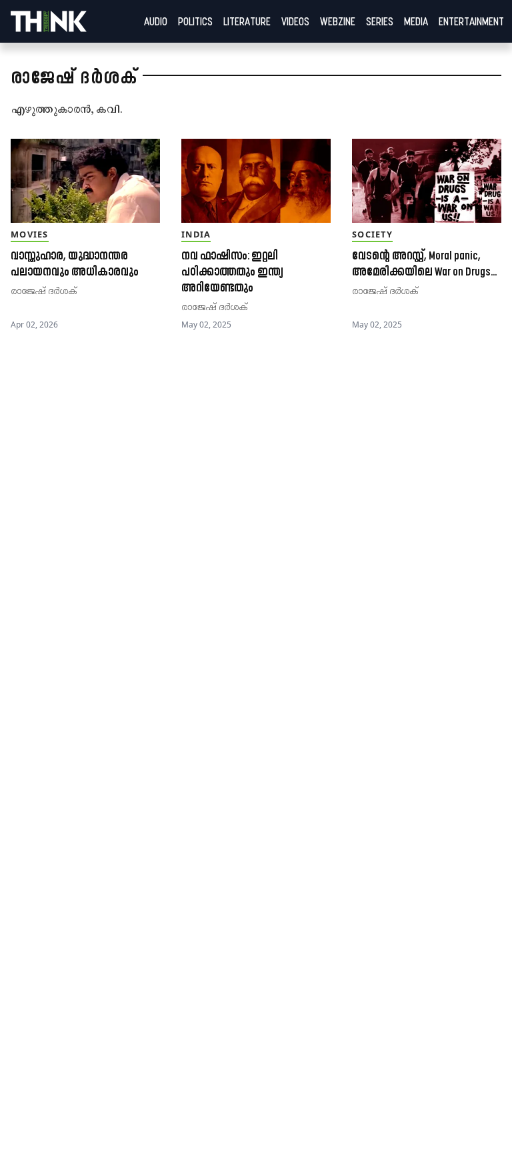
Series (379, 21)
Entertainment (471, 21)
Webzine (337, 21)
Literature (247, 21)
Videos (295, 21)
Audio (155, 21)
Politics (195, 21)
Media (416, 21)
